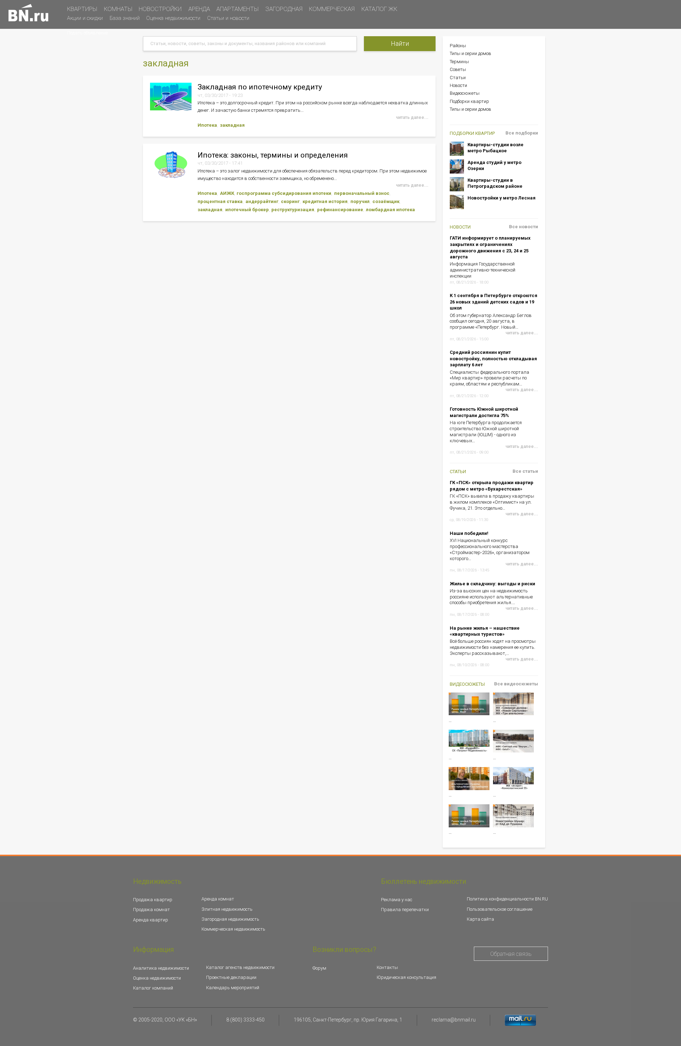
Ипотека (207, 125)
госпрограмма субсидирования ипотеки (284, 193)
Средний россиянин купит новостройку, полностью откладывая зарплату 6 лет (493, 358)
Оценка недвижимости (173, 18)
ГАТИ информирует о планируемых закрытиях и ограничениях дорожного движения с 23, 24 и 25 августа (490, 247)
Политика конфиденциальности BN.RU (507, 899)
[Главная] (28, 12)
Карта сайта (480, 919)
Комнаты (118, 8)
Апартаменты (237, 8)
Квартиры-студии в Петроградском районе (494, 183)
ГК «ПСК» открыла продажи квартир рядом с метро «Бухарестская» (491, 486)
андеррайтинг (261, 201)
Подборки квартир (469, 101)
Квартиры (82, 8)
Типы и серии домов (470, 53)
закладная (232, 125)
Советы (458, 69)
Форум (319, 968)
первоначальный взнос (361, 193)
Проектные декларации (231, 977)
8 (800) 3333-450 (245, 1020)
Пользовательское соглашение (499, 909)
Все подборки (521, 133)
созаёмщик (385, 201)
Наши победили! (469, 533)
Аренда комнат (217, 899)
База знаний (125, 18)
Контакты (387, 967)
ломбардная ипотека (390, 209)
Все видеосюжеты (516, 683)
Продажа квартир (152, 899)
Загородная (284, 8)
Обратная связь (511, 954)
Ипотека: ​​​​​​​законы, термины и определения (273, 154)
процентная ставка (220, 201)
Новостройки (160, 8)
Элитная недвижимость (227, 909)
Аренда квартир (150, 919)
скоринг (290, 201)
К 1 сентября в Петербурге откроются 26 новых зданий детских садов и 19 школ (493, 302)
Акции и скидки (85, 18)
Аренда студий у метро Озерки (494, 165)
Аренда (199, 8)
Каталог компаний (153, 988)
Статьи (458, 77)
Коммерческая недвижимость (233, 929)
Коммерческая (332, 8)
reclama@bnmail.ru (454, 1020)
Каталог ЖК (379, 8)
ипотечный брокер (247, 209)
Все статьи (525, 471)
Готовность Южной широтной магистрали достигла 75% (484, 412)
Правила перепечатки (405, 909)
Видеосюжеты (465, 93)
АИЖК (227, 193)
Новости (458, 85)
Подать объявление (87, 32)
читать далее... (412, 117)
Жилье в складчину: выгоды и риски (492, 583)
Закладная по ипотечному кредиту (260, 86)
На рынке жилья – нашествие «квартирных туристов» (485, 631)
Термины (459, 61)
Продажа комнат (151, 909)
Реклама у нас (396, 899)
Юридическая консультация (406, 977)
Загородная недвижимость (230, 919)
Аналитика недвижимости (161, 968)
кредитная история (325, 201)
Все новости (523, 226)
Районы (458, 45)
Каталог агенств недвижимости (240, 967)
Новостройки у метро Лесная (501, 198)
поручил (360, 201)
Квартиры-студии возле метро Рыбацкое (495, 148)
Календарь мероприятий (232, 987)
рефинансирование (340, 209)
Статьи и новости (228, 18)
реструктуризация (292, 209)
